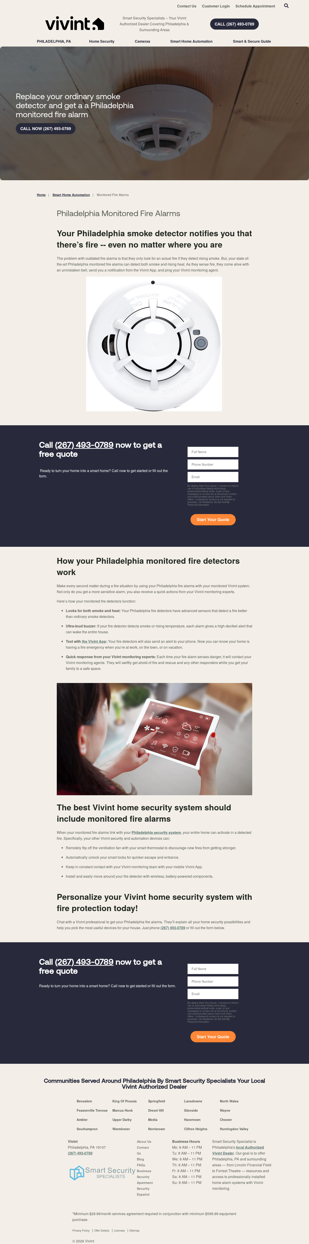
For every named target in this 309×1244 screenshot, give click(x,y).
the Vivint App (94, 641)
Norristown (156, 1129)
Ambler (82, 1119)
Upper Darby (122, 1119)
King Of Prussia (124, 1101)
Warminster (121, 1129)
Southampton (87, 1129)
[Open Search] (286, 5)
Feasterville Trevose (92, 1110)
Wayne (225, 1110)
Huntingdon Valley (234, 1129)
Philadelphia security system (156, 832)
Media (152, 1119)
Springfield (156, 1101)
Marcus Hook (122, 1110)
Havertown (192, 1119)
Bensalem (84, 1101)
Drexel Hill (156, 1110)
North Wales (229, 1101)
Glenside (191, 1110)
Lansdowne (193, 1101)
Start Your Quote (213, 519)
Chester (226, 1119)
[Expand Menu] (117, 41)
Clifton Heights (195, 1129)
